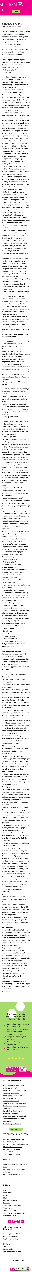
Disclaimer (7, 1244)
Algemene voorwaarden (12, 1252)
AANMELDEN (16, 1129)
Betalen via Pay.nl (9, 1216)
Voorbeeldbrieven (9, 1152)
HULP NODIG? (21, 1268)
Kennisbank (7, 1193)
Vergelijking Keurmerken (12, 1096)
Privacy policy (8, 1249)
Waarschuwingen (9, 1142)
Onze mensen (8, 1208)
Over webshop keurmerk (12, 1205)
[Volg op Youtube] (22, 1221)
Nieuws (6, 1195)
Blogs (5, 1198)
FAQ (4, 1190)
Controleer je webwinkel (12, 1124)
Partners (6, 1203)
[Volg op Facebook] (18, 1221)
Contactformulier (9, 1211)
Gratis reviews (8, 1108)
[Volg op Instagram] (14, 1221)
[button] (2, 10)
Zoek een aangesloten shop (13, 1139)
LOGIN (16, 12)
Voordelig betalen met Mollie (14, 1213)
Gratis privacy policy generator (14, 1106)
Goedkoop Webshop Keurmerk (14, 1116)
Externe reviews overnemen (13, 1174)
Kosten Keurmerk (9, 1098)
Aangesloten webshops (12, 1200)
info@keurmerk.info (11, 925)
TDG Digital (11, 1260)
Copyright (7, 1247)
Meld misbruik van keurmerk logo (15, 1144)
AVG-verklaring (7, 991)
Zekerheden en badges (11, 1154)
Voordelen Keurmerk (11, 1101)
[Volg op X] (9, 1221)
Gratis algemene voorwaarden (14, 1103)
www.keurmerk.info (15, 133)
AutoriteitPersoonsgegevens (12, 909)
